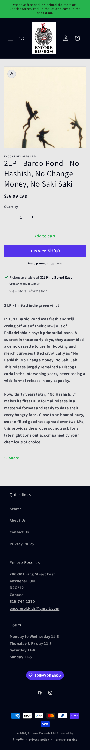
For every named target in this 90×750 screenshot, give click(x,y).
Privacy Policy (22, 543)
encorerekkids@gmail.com (34, 608)
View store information (28, 290)
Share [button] (14, 457)
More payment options (45, 263)
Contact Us (19, 531)
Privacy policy (39, 739)
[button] (10, 38)
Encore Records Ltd (42, 733)
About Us (18, 520)
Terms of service (65, 739)
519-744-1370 (22, 601)
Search (16, 508)
